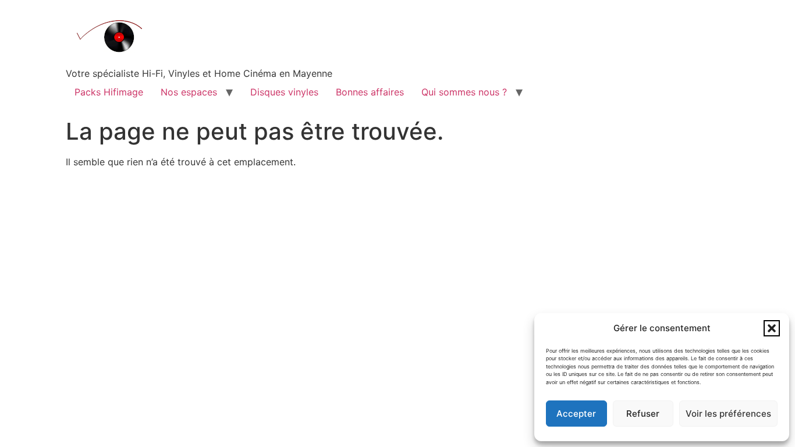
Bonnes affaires (370, 92)
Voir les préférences (728, 413)
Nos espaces (189, 92)
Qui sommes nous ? (464, 92)
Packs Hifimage (108, 92)
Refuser (642, 413)
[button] (772, 328)
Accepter (576, 413)
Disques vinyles (284, 92)
